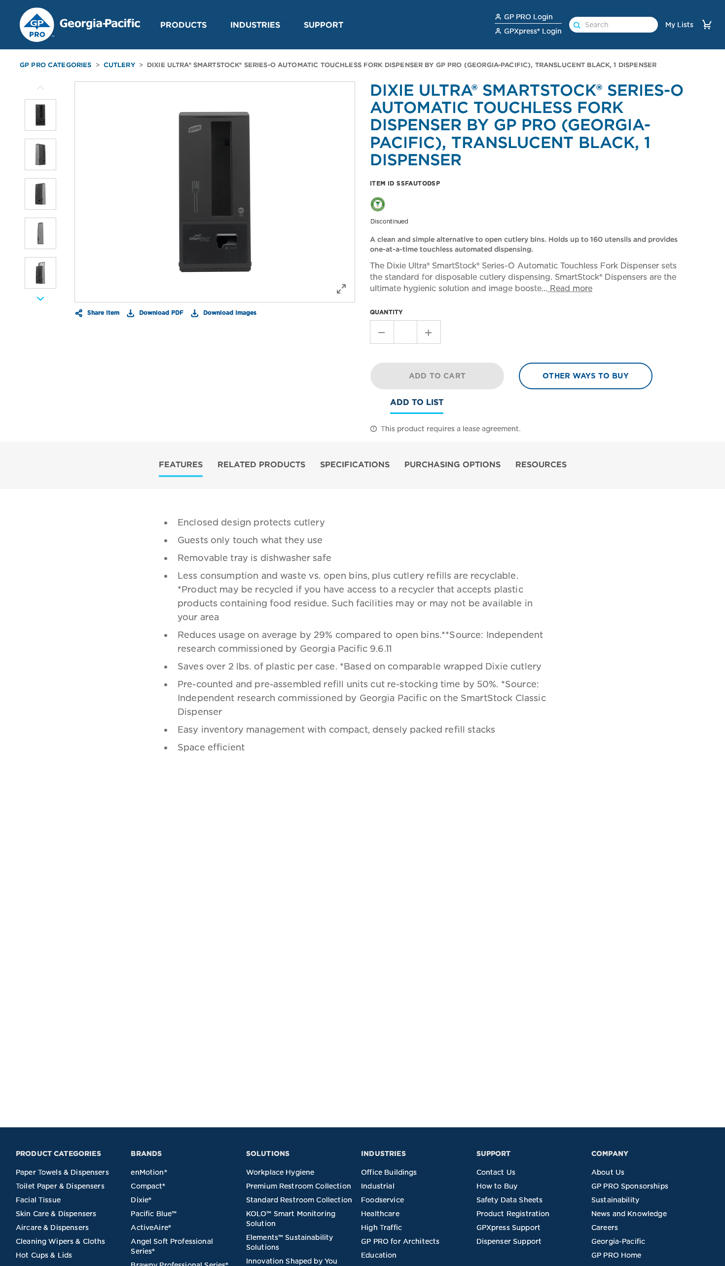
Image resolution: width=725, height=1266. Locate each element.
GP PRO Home (616, 1255)
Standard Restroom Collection (299, 1200)
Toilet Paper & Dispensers (60, 1186)
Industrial (378, 1186)
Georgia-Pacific (618, 1241)
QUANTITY (386, 312)
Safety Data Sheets (509, 1200)
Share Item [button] (102, 312)
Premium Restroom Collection (298, 1186)
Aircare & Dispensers (52, 1227)
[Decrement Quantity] (382, 332)
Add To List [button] (416, 402)
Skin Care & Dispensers (56, 1214)
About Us (607, 1172)
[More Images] (40, 87)
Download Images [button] (228, 312)
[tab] (180, 465)
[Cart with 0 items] (707, 24)
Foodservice (382, 1200)
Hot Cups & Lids (44, 1255)
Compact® (148, 1186)
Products (183, 25)
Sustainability (615, 1200)
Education (379, 1255)
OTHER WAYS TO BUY (586, 376)
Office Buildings (389, 1172)
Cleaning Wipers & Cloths (61, 1241)
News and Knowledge (629, 1214)
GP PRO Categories (56, 65)
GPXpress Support (508, 1227)
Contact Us (496, 1172)
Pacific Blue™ (154, 1214)
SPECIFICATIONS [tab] (355, 464)
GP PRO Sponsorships (629, 1186)
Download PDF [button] (160, 312)
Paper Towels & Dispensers (62, 1172)
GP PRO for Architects (400, 1241)
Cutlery (119, 65)
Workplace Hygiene (280, 1172)
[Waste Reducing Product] (377, 204)
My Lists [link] (679, 25)
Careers (604, 1227)
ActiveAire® (151, 1227)
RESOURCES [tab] (541, 464)
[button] (211, 24)
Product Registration (513, 1214)
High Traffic (381, 1227)
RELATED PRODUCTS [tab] (261, 464)
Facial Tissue (38, 1200)
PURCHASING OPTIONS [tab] (452, 464)
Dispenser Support (509, 1241)
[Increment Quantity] (429, 332)
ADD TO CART (437, 376)
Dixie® (141, 1200)
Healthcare (380, 1214)
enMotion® (149, 1172)
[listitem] (40, 115)
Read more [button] (569, 288)
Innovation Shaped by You (292, 1261)
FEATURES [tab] (181, 464)
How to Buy (497, 1186)
